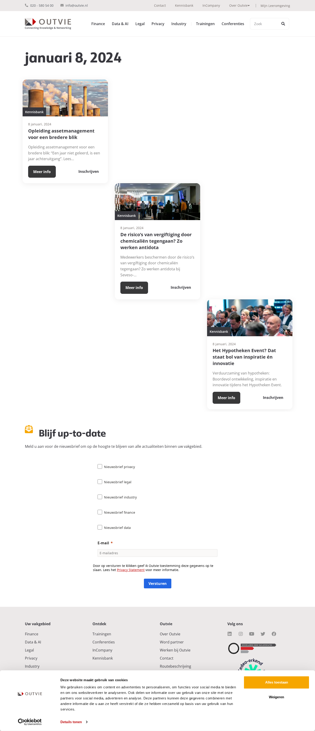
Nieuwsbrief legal (117, 482)
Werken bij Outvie (175, 650)
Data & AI (120, 23)
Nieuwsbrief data (117, 527)
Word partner (172, 642)
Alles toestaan (276, 682)
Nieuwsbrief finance (119, 512)
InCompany (211, 5)
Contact (160, 5)
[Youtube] (252, 634)
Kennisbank (184, 5)
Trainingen (205, 23)
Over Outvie (238, 5)
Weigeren (276, 697)
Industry (178, 23)
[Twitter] (263, 634)
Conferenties (233, 23)
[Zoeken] (283, 23)
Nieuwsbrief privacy (119, 467)
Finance (98, 23)
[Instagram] (240, 634)
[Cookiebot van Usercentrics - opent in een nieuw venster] (30, 722)
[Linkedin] (229, 634)
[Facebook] (274, 634)
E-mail (103, 542)
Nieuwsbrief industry (120, 497)
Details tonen (71, 722)
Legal (140, 23)
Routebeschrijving (175, 666)
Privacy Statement (131, 570)
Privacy (158, 23)
